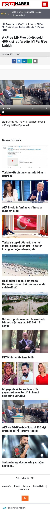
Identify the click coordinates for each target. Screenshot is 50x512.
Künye (17, 486)
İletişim (26, 486)
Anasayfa (6, 486)
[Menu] (44, 4)
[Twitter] (19, 61)
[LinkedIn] (24, 61)
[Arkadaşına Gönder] (35, 61)
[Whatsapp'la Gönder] (29, 61)
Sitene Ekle (24, 489)
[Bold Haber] (15, 4)
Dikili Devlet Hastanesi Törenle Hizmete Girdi (27, 14)
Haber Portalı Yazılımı (16, 508)
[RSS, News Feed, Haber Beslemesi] (25, 498)
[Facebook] (14, 61)
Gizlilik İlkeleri (39, 486)
